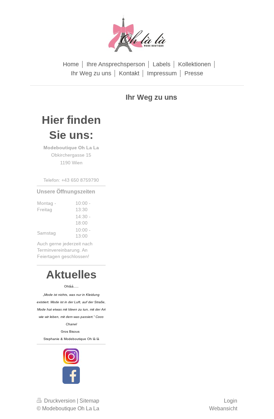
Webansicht (223, 408)
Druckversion (60, 401)
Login (230, 401)
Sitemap (89, 401)
